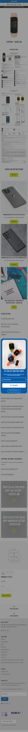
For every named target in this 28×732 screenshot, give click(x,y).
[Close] (25, 340)
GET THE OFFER (14, 385)
